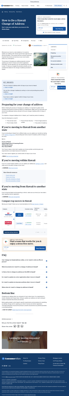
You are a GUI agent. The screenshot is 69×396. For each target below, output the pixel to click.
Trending (17, 5)
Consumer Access (10, 376)
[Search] (64, 5)
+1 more (44, 45)
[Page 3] (41, 232)
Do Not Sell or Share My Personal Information (59, 364)
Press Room (41, 363)
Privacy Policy (41, 358)
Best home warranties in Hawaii (13, 180)
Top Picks (15, 40)
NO (25, 323)
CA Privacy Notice (57, 361)
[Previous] (36, 232)
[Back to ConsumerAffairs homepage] (2, 11)
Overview (6, 40)
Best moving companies (12, 156)
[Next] (45, 232)
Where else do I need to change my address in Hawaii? (17, 287)
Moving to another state (56, 64)
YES (23, 323)
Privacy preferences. (34, 1)
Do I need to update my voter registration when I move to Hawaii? (21, 277)
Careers (25, 363)
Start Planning (59, 28)
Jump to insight (8, 87)
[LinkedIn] (22, 326)
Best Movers (19, 11)
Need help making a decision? (11, 232)
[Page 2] (39, 232)
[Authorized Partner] (14, 212)
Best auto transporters (14, 197)
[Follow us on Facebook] (2, 365)
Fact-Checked (18, 45)
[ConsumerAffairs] (7, 6)
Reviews (32, 5)
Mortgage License (57, 358)
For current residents (56, 61)
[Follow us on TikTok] (6, 365)
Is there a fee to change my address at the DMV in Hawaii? (18, 272)
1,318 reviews (28, 215)
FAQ (52, 67)
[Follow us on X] (8, 365)
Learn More (19, 223)
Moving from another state (56, 57)
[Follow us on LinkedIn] (9, 365)
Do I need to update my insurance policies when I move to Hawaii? (21, 282)
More (41, 40)
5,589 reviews (28, 224)
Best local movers (13, 168)
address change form (10, 134)
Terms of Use (41, 361)
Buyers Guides (25, 5)
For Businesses (48, 5)
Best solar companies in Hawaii (13, 178)
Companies (26, 40)
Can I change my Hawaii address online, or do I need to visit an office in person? (22, 260)
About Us (25, 358)
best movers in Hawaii (37, 204)
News (38, 5)
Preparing (53, 53)
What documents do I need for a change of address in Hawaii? (20, 266)
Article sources (6, 319)
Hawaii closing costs (10, 175)
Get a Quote (19, 215)
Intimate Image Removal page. (30, 394)
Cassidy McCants (37, 45)
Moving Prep (12, 11)
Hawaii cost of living (10, 177)
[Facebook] (18, 326)
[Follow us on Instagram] (4, 365)
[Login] (66, 5)
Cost (34, 40)
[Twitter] (14, 326)
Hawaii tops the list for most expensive (21, 310)
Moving (6, 11)
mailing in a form (40, 163)
